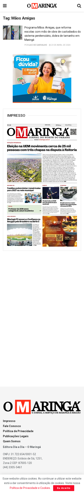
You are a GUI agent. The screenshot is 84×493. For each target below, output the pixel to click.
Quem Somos (12, 441)
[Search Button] (79, 6)
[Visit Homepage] (42, 6)
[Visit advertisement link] (42, 78)
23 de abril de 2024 (61, 45)
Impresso (9, 421)
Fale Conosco (12, 426)
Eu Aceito (63, 488)
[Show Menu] (5, 6)
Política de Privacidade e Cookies (30, 487)
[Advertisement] (42, 315)
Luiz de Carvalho (38, 45)
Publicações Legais (16, 436)
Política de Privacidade (18, 431)
